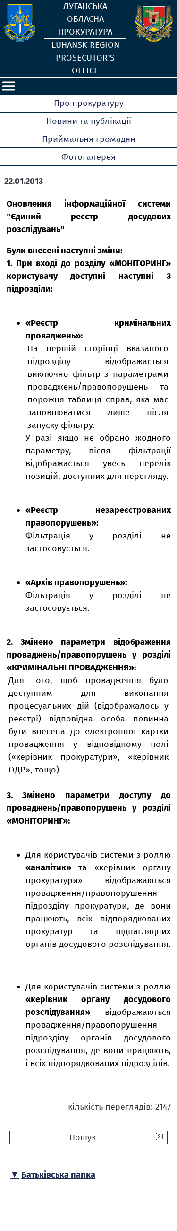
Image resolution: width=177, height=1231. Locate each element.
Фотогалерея (88, 157)
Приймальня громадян (88, 139)
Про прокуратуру (89, 103)
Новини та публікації (88, 121)
